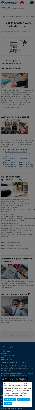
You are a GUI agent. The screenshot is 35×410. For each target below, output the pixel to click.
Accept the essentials (23, 399)
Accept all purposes (10, 399)
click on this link (20, 395)
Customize (8, 403)
